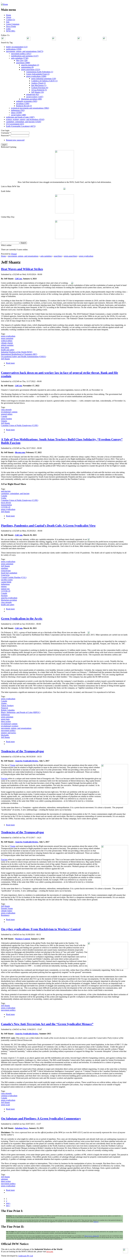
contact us (95, 1221)
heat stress (5, 347)
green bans (5, 719)
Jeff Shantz (5, 359)
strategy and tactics (8, 733)
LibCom (18, 535)
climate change (7, 343)
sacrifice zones (7, 580)
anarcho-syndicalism (9, 598)
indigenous (5, 584)
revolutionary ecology (9, 726)
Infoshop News (21, 1128)
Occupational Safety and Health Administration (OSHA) (23, 356)
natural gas (5, 589)
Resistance (5, 915)
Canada (4, 416)
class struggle (6, 409)
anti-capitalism (46, 256)
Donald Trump (7, 908)
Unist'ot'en (5, 575)
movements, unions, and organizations (23, 256)
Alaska (4, 703)
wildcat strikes (6, 341)
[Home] (4, 4)
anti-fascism (5, 491)
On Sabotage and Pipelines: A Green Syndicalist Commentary (41, 1118)
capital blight (6, 582)
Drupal (14, 254)
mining (4, 586)
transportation (6, 505)
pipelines (4, 568)
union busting (6, 419)
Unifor (3, 498)
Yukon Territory (7, 705)
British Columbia (8, 710)
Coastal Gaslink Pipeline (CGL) (13, 577)
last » (8, 1205)
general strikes (6, 414)
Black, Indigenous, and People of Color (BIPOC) (20, 712)
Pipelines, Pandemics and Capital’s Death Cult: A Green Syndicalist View (48, 525)
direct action (6, 721)
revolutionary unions (9, 412)
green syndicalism (86, 256)
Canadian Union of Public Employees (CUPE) (19, 425)
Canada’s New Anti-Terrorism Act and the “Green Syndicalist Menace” (47, 1024)
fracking (4, 595)
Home (3, 256)
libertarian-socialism (9, 600)
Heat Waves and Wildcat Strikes (22, 269)
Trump (12, 765)
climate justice (6, 911)
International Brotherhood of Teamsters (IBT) (19, 354)
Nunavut (4, 708)
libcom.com (20, 452)
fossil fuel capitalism (9, 573)
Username (6, 133)
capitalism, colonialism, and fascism (15, 493)
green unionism (7, 338)
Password (5, 135)
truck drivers (6, 502)
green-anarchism (70, 256)
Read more (10, 363)
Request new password (15, 140)
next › (8, 1203)
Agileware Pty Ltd (25, 1256)
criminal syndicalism (9, 1096)
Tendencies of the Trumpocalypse (22, 751)
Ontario (4, 421)
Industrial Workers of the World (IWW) (16, 352)
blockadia (5, 735)
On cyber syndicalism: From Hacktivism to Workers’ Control (41, 929)
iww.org (49, 1251)
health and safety (7, 350)
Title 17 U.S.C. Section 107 (91, 1236)
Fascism (4, 778)
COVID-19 (5, 507)
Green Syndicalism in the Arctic (21, 618)
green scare (5, 1105)
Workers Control (22, 939)
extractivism (6, 571)
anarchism (58, 256)
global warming (7, 345)
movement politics (8, 730)
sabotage (4, 1179)
